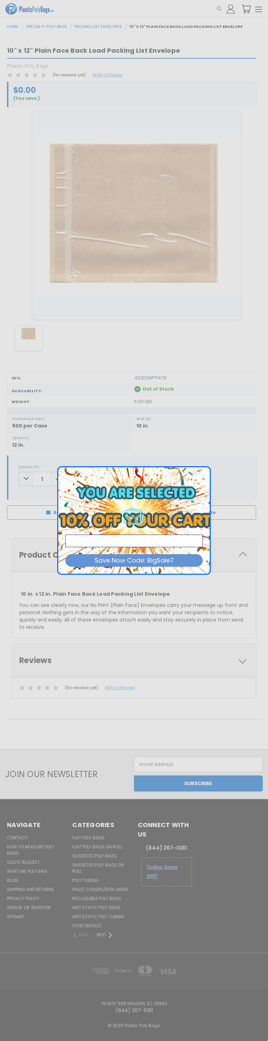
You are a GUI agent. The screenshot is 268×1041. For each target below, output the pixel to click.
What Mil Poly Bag (27, 871)
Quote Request (23, 862)
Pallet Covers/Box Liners (100, 889)
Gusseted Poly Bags (94, 856)
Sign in (15, 907)
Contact (17, 838)
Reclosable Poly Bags (96, 898)
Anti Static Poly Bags (96, 907)
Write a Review (107, 75)
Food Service (87, 926)
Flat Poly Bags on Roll (97, 847)
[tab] (134, 660)
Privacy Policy (23, 898)
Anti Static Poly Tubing (98, 917)
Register (41, 907)
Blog (12, 880)
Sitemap (15, 917)
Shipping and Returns (30, 889)
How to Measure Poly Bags (30, 850)
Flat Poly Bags (88, 838)
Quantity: (29, 467)
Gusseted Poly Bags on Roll (98, 868)
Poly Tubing (85, 880)
